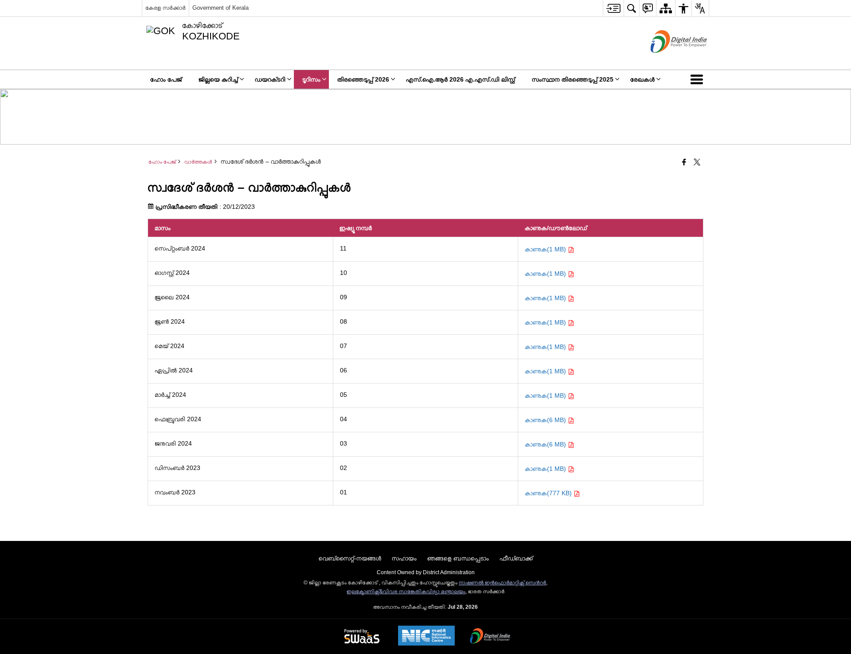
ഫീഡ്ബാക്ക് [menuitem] (516, 558)
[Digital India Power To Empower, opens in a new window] (490, 636)
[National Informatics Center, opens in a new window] (426, 636)
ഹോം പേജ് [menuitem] (166, 79)
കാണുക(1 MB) (546, 249)
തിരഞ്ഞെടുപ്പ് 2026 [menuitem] (363, 79)
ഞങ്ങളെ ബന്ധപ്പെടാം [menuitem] (458, 558)
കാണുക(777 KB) (549, 493)
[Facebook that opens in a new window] (684, 163)
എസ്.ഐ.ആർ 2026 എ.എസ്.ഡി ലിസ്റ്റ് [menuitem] (460, 79)
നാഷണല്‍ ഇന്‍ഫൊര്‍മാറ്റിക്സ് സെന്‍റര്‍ (502, 583)
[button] (698, 79)
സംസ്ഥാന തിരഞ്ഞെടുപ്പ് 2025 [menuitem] (572, 79)
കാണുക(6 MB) (546, 419)
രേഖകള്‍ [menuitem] (642, 79)
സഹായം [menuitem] (404, 558)
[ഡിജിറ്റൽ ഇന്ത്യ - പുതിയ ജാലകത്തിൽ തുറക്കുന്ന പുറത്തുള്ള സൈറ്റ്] (667, 60)
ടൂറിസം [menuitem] (311, 79)
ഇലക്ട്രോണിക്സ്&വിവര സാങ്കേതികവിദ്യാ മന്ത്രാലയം (406, 591)
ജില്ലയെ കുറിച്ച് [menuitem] (218, 79)
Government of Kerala (220, 7)
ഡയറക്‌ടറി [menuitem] (270, 79)
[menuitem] (613, 8)
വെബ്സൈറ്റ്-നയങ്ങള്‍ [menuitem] (350, 558)
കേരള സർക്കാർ (165, 7)
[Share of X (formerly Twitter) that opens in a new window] (697, 163)
